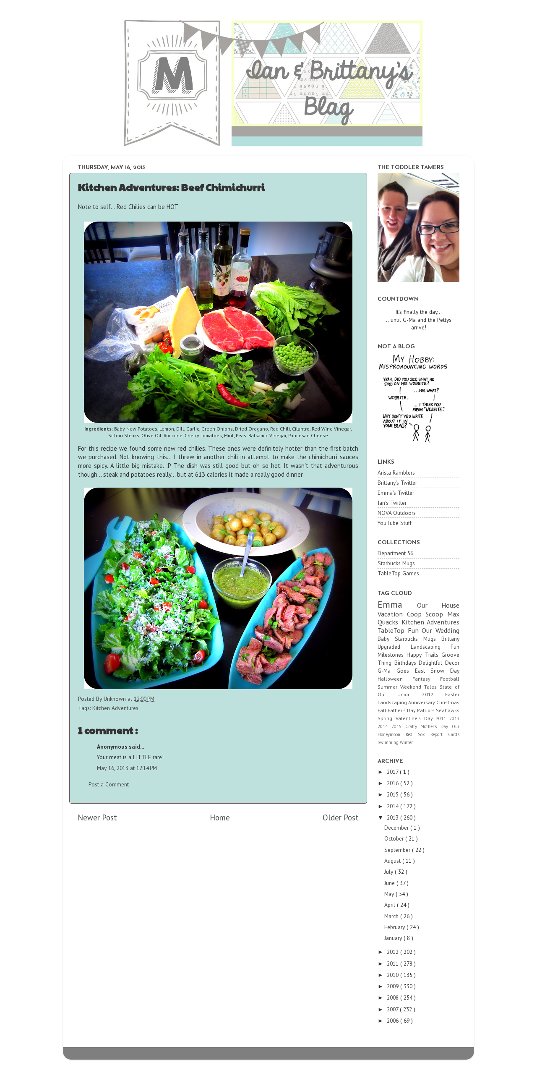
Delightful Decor (439, 662)
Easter (452, 694)
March (392, 916)
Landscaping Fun (435, 646)
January (394, 938)
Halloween (395, 679)
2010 (393, 975)
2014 (384, 726)
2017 (393, 772)
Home (220, 817)
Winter (406, 742)
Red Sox (418, 734)
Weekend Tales (420, 687)
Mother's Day (436, 726)
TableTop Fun (400, 630)
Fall (383, 710)
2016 (393, 783)
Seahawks (447, 710)
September (398, 850)
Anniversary (422, 702)
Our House (438, 605)
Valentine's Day (416, 718)
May (390, 894)
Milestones (392, 654)
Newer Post (97, 817)
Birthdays (406, 662)
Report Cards (444, 734)
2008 (393, 997)
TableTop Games (398, 573)
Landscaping (393, 702)
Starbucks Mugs (396, 563)
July (389, 871)
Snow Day (444, 670)
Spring (387, 718)
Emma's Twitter (396, 492)
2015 (398, 726)
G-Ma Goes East (404, 670)
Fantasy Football (435, 679)
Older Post (341, 817)
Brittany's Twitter (397, 482)
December (397, 827)
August (393, 860)
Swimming (389, 742)
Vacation (392, 614)
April (390, 905)
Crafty (413, 726)
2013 (454, 718)
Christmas (447, 702)
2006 (393, 1020)
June (390, 883)
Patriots (426, 710)
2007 (393, 1009)
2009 (393, 986)
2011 (442, 718)
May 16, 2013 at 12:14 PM (127, 768)
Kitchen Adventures (115, 708)
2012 (433, 694)
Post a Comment (109, 784)
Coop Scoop (427, 614)
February (395, 927)
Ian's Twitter (392, 503)
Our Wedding (440, 630)
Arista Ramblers (396, 472)
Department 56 (395, 553)
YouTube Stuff (395, 523)
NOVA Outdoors (397, 513)
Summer (389, 687)
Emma (397, 604)
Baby (386, 638)
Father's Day (402, 710)
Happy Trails (424, 654)
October (394, 838)
